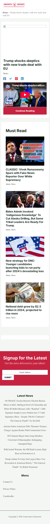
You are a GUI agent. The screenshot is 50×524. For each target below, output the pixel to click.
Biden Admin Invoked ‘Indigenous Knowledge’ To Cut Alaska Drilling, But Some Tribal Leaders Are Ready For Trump (24, 218)
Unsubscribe (8, 496)
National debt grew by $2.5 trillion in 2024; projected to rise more (24, 310)
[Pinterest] (16, 78)
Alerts (8, 184)
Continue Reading (25, 110)
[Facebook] (4, 78)
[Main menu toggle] (44, 5)
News (5, 73)
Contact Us (8, 481)
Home (5, 12)
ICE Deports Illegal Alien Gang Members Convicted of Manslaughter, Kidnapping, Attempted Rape (25, 439)
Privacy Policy (9, 488)
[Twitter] (10, 78)
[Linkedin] (22, 78)
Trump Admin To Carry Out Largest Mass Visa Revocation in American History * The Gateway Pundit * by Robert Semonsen (25, 463)
